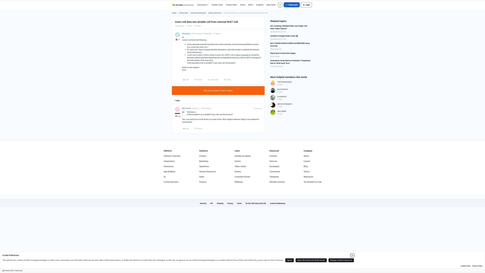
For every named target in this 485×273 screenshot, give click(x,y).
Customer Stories (242, 176)
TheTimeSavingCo (284, 82)
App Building (169, 171)
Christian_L (186, 33)
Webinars (239, 181)
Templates (274, 176)
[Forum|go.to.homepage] (183, 4)
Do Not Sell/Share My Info (256, 203)
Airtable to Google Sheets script (282, 36)
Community (183, 13)
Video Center (240, 166)
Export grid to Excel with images (283, 53)
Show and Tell (275, 49)
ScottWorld (281, 96)
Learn (237, 150)
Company (308, 150)
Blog (306, 166)
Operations (204, 166)
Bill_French (186, 108)
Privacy (230, 203)
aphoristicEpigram (284, 104)
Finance (202, 181)
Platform (168, 150)
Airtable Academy (243, 156)
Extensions (169, 166)
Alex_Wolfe (281, 111)
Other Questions (214, 13)
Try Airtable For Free (312, 181)
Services (273, 161)
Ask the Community (198, 13)
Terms (239, 203)
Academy (259, 5)
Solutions (203, 150)
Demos (238, 171)
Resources (274, 150)
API (211, 203)
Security (203, 203)
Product (202, 156)
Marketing (203, 161)
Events (242, 5)
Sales (201, 176)
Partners (273, 156)
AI (165, 176)
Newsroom (308, 176)
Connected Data (171, 181)
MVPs (250, 5)
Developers (274, 166)
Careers (307, 161)
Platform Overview (172, 156)
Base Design (275, 56)
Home (174, 13)
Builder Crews (217, 5)
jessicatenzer (282, 89)
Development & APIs (278, 31)
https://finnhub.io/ (243, 55)
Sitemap (220, 203)
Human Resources (207, 171)
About (306, 156)
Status (307, 171)
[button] (292, 4)
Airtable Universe (277, 181)
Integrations (169, 161)
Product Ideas (231, 5)
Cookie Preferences (277, 203)
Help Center (271, 5)
